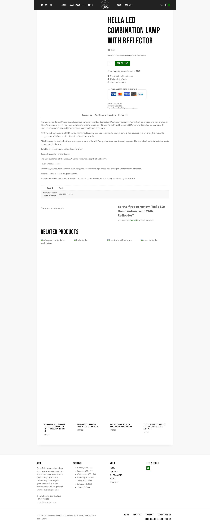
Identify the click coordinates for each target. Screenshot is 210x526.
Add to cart (122, 63)
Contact (128, 4)
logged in (134, 220)
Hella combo (115, 108)
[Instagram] (51, 5)
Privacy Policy (164, 514)
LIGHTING (113, 472)
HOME (112, 468)
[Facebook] (42, 5)
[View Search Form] (161, 5)
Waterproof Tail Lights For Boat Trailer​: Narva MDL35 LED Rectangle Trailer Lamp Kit (54, 427)
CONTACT (114, 483)
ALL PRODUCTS (116, 475)
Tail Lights (118, 105)
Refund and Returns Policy (158, 519)
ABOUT (113, 479)
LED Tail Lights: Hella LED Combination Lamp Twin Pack (121, 425)
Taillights (124, 108)
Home (63, 4)
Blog (90, 4)
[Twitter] (46, 5)
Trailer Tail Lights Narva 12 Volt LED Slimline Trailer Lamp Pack (155, 426)
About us (137, 514)
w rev (129, 108)
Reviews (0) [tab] (123, 115)
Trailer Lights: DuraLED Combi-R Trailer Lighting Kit (88, 425)
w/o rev (134, 108)
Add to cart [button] (81, 437)
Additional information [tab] (105, 115)
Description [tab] (87, 115)
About (119, 4)
